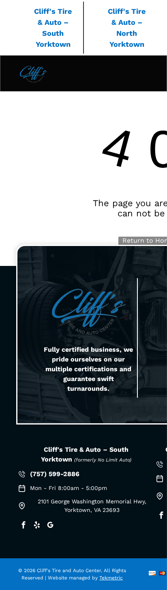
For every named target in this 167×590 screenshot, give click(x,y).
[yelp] (37, 526)
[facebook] (23, 526)
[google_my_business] (50, 526)
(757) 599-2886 (54, 474)
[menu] (155, 41)
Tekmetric (111, 578)
